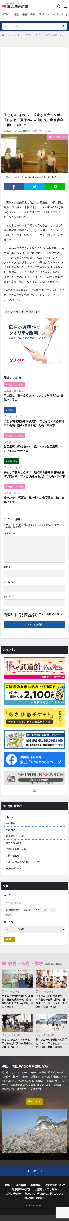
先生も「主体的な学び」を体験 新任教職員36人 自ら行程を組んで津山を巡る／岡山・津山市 (17, 1001)
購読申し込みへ (34, 1101)
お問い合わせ (12, 855)
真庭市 (11, 410)
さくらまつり (41, 910)
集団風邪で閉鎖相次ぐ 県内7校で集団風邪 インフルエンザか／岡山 (33, 448)
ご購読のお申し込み (16, 849)
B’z (52, 910)
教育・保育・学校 (55, 35)
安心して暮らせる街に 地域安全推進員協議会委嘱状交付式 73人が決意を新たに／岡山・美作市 (34, 474)
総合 (38, 35)
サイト (7, 596)
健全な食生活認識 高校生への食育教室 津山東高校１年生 (34, 500)
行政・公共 (12, 461)
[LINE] (55, 186)
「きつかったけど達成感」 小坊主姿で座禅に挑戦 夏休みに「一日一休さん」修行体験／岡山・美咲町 (51, 1001)
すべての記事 (24, 35)
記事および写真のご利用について (22, 862)
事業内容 (10, 829)
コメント (9, 533)
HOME (6, 14)
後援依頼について (15, 836)
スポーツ (44, 14)
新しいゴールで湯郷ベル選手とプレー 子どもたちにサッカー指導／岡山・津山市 (51, 1043)
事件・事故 (28, 14)
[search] (63, 26)
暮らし (48, 130)
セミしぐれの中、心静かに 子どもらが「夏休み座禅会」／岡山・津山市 (17, 1043)
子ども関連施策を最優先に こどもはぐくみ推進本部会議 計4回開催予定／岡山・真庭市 (34, 423)
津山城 (8, 914)
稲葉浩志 (27, 910)
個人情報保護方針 (15, 868)
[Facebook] (14, 186)
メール (8, 582)
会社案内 (10, 823)
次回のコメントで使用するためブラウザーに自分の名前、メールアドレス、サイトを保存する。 (33, 615)
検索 (8, 939)
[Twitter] (34, 186)
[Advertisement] (34, 61)
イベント (58, 14)
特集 (16, 14)
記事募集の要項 (14, 842)
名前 (7, 567)
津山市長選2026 (12, 910)
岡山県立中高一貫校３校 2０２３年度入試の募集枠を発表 (33, 397)
